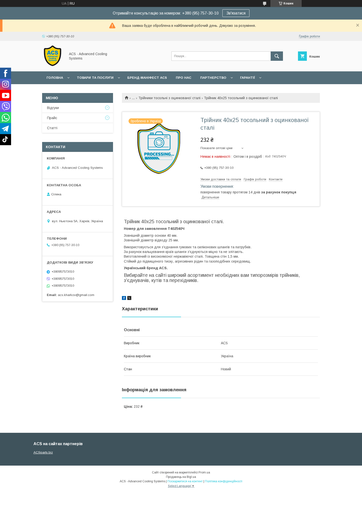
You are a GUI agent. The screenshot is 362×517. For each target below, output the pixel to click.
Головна (55, 77)
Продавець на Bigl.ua (181, 477)
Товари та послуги (95, 77)
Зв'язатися (236, 13)
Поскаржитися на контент (185, 481)
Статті (52, 128)
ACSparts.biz (43, 452)
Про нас (183, 77)
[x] (129, 299)
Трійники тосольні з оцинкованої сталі (169, 98)
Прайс (52, 118)
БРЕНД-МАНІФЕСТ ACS (147, 77)
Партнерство (213, 77)
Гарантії (247, 77)
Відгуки (53, 108)
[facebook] (124, 299)
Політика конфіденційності (223, 481)
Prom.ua (204, 472)
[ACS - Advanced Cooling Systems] (52, 65)
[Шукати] (277, 56)
